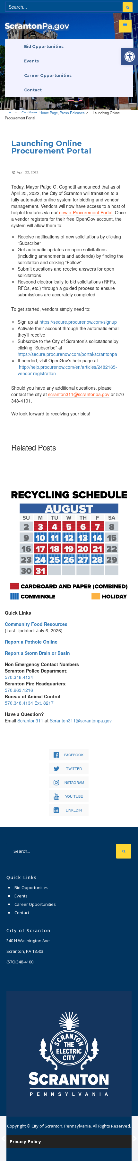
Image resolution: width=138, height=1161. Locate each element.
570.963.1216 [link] (19, 690)
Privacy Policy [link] (25, 1141)
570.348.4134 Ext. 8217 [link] (29, 703)
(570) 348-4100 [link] (19, 962)
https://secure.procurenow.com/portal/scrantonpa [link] (67, 354)
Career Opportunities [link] (48, 75)
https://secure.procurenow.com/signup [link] (78, 322)
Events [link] (31, 61)
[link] (129, 56)
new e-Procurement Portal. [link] (86, 212)
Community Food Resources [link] (36, 624)
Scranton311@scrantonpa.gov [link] (81, 720)
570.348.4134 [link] (19, 677)
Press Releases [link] (72, 112)
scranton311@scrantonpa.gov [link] (78, 394)
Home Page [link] (48, 112)
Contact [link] (33, 90)
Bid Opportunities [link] (44, 46)
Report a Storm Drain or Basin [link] (37, 653)
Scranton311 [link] (30, 720)
